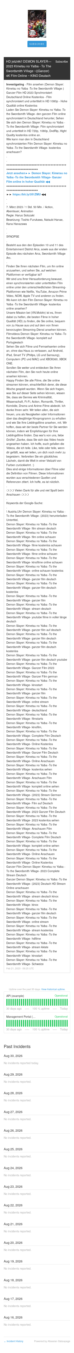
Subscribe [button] (61, 61)
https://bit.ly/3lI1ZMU (27, 194)
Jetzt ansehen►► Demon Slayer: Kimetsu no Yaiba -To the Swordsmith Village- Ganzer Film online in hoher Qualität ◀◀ (37, 177)
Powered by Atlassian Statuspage (52, 1341)
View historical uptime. (53, 989)
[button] (37, 44)
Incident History (13, 1341)
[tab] (6, 1002)
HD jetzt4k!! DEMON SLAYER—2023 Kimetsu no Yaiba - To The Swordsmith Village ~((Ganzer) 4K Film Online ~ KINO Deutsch (29, 68)
